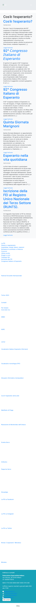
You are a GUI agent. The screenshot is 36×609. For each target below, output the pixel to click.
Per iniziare (4, 308)
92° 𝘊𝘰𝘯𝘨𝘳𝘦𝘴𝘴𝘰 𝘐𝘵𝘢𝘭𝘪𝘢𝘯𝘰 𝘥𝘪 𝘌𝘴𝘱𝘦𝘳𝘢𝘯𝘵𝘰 (15, 55)
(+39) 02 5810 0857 (10, 593)
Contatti (3, 302)
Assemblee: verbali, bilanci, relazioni (12, 247)
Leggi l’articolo (8, 48)
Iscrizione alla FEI (6, 259)
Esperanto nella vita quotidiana (15, 157)
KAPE (3, 329)
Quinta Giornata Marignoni (16, 124)
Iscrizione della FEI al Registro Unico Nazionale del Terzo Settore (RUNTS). (17, 199)
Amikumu (4, 462)
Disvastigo (4, 492)
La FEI (3, 243)
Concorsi (4, 251)
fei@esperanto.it (9, 591)
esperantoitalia (8, 597)
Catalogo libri (5, 257)
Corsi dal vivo (5, 310)
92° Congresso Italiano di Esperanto (15, 93)
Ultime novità (5, 253)
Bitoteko (4, 562)
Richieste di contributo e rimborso (12, 249)
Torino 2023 (5, 295)
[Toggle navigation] (31, 5)
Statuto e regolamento (8, 245)
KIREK (3, 317)
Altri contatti (6, 599)
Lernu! (3, 342)
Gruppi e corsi (5, 255)
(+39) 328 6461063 (10, 595)
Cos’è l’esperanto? (17, 21)
